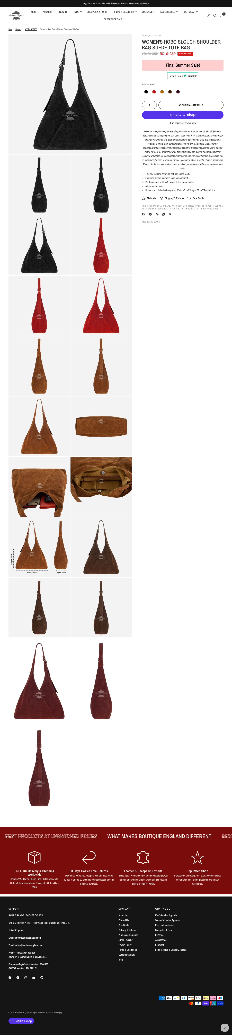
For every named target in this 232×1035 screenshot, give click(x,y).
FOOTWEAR (189, 12)
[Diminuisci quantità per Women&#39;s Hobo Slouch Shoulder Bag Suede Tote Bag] (144, 105)
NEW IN (63, 12)
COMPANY (124, 909)
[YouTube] (36, 978)
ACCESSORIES (167, 12)
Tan (162, 92)
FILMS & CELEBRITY (124, 12)
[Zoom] (124, 41)
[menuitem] (35, 12)
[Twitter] (20, 977)
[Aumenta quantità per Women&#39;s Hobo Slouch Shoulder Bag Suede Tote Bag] (154, 105)
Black (146, 92)
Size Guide (124, 925)
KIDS (76, 12)
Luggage (159, 935)
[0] (221, 15)
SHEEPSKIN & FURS (97, 12)
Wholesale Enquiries (128, 935)
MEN (33, 12)
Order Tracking (126, 940)
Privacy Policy (125, 945)
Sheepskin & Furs (163, 930)
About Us (123, 915)
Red (154, 92)
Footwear (159, 945)
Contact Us (124, 920)
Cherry (178, 92)
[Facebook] (144, 214)
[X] (151, 214)
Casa (10, 29)
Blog (121, 959)
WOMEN (47, 12)
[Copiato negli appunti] (171, 214)
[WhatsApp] (164, 214)
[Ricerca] (215, 15)
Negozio (18, 29)
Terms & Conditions (128, 949)
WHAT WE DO (162, 909)
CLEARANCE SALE (113, 19)
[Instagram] (28, 977)
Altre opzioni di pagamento (183, 123)
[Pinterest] (158, 214)
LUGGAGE (147, 12)
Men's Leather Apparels (166, 915)
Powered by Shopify (54, 1012)
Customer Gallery (127, 954)
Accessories (160, 940)
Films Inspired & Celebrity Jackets (170, 949)
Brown (170, 92)
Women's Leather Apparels (167, 920)
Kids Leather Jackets (164, 925)
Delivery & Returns (127, 930)
